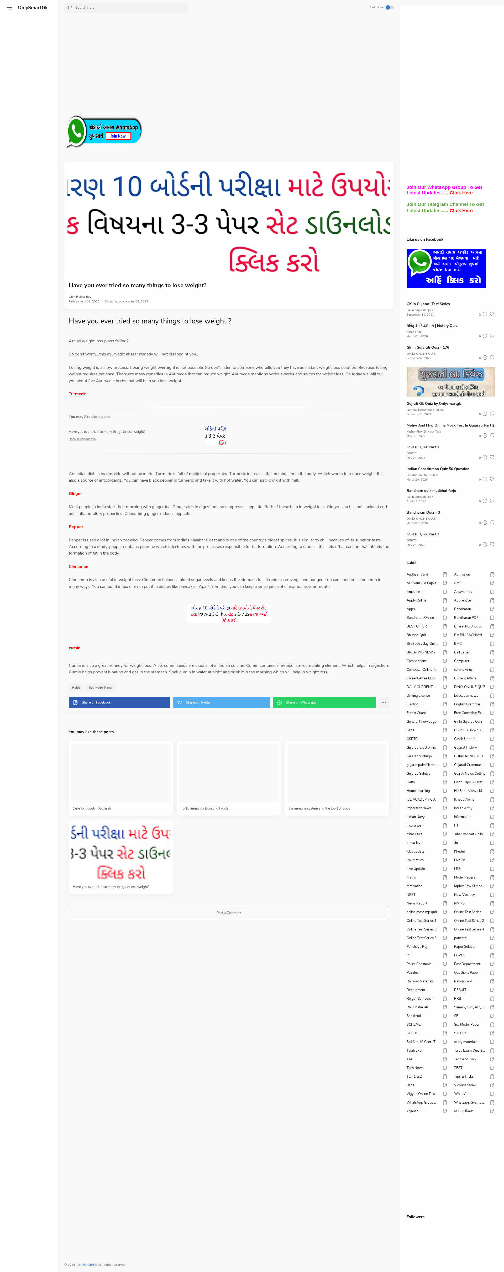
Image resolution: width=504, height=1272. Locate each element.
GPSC (440, 410)
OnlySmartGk (33, 7)
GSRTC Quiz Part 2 (423, 534)
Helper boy (83, 297)
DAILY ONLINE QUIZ (421, 354)
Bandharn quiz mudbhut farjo (431, 490)
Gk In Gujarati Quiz (420, 310)
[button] (9, 7)
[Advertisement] (221, 64)
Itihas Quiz (414, 332)
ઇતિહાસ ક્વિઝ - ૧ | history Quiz (432, 325)
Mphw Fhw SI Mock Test (424, 431)
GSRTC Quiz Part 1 (423, 447)
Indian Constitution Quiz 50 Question (438, 468)
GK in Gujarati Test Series (428, 303)
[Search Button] (70, 8)
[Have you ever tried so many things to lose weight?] (228, 220)
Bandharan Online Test (422, 475)
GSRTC (412, 453)
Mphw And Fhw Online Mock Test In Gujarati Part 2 (450, 425)
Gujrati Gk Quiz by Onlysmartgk (434, 403)
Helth (76, 687)
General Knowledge (420, 410)
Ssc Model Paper (100, 687)
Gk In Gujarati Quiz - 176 (428, 347)
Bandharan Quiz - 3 (423, 512)
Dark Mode (376, 7)
